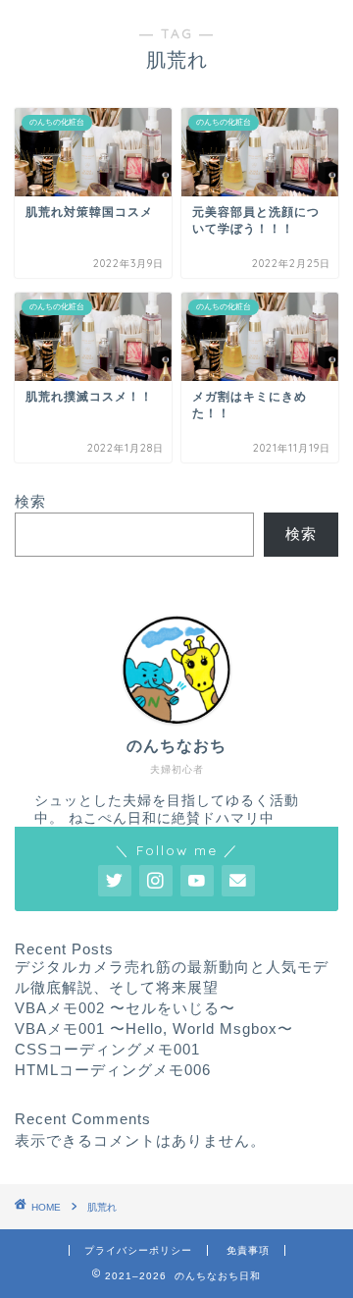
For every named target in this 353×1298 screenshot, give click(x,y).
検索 (30, 501)
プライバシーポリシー (138, 1250)
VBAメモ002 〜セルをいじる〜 (125, 1008)
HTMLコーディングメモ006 (113, 1069)
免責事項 (248, 1250)
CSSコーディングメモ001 (107, 1049)
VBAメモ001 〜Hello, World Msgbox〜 (154, 1028)
